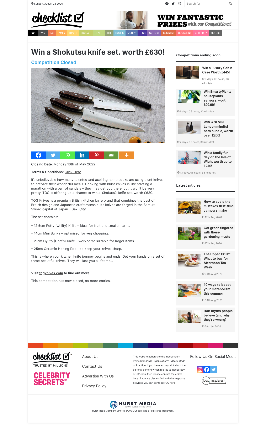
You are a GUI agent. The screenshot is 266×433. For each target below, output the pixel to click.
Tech (142, 33)
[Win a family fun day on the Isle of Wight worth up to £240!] (189, 157)
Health (99, 33)
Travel (73, 33)
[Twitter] (53, 155)
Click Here (73, 172)
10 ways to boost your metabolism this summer (217, 289)
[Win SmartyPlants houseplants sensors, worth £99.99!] (189, 96)
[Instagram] (200, 369)
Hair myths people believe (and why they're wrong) (218, 315)
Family (61, 33)
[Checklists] (58, 20)
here (172, 382)
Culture (154, 33)
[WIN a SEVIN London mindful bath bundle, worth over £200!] (189, 127)
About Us (90, 356)
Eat (52, 33)
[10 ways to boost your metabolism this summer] (189, 290)
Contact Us (92, 366)
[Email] (111, 155)
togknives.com (51, 273)
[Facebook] (38, 155)
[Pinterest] (96, 155)
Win (43, 33)
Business (168, 33)
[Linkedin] (82, 155)
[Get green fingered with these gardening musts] (189, 233)
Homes (119, 33)
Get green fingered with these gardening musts (218, 232)
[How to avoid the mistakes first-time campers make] (189, 207)
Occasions (184, 33)
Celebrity (201, 33)
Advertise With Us (98, 376)
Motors (215, 33)
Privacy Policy (94, 386)
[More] (126, 155)
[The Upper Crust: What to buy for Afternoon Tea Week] (189, 260)
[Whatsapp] (67, 155)
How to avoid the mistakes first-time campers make (219, 206)
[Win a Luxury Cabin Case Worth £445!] (187, 72)
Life (109, 33)
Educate (86, 33)
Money (131, 33)
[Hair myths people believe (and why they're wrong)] (189, 316)
